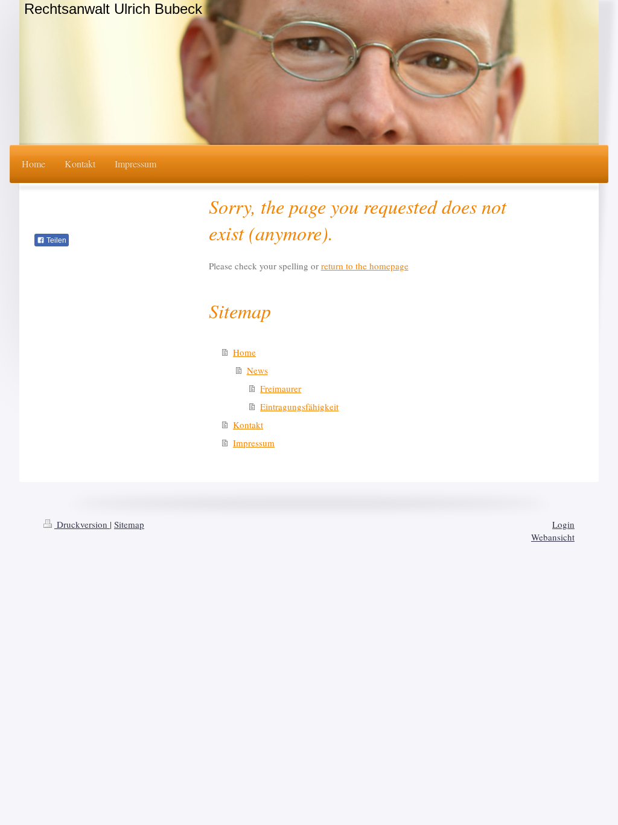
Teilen (55, 240)
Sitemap (129, 524)
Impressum (254, 443)
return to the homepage (365, 266)
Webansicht (553, 537)
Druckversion (82, 524)
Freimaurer (280, 388)
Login (563, 524)
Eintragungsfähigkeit (299, 406)
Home (244, 352)
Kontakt (248, 425)
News (257, 370)
